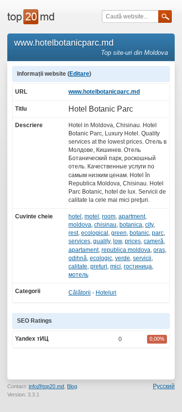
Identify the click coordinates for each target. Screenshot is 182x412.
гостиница (138, 266)
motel (91, 216)
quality (101, 241)
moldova (79, 224)
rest (73, 233)
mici (115, 266)
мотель (78, 274)
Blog (72, 386)
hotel (75, 216)
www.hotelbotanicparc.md (104, 91)
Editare (79, 73)
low (117, 241)
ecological (94, 233)
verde (122, 258)
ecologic (101, 258)
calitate (77, 266)
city (149, 224)
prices (133, 241)
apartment (131, 216)
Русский (164, 386)
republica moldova (125, 250)
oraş (159, 250)
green (119, 233)
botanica (130, 224)
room (109, 216)
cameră (154, 241)
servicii (142, 258)
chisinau (105, 224)
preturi (98, 266)
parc (158, 233)
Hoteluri (106, 292)
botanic (139, 233)
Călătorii (79, 292)
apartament (83, 250)
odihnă (77, 258)
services (79, 241)
